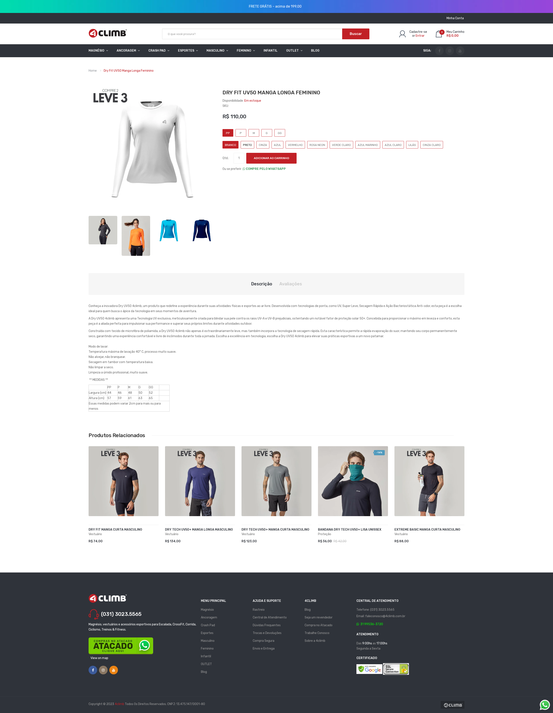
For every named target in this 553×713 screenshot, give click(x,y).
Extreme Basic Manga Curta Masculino (427, 529)
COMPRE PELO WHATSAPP (265, 169)
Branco (230, 145)
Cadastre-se (418, 32)
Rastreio (259, 610)
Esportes (207, 633)
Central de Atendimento (270, 617)
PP (228, 133)
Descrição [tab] (261, 283)
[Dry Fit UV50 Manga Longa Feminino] (103, 230)
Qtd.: (225, 158)
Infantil (206, 656)
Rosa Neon (317, 145)
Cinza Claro (432, 145)
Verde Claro (341, 145)
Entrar (420, 36)
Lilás (412, 145)
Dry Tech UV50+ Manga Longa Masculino (199, 529)
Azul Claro (393, 145)
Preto (247, 145)
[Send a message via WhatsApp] (545, 705)
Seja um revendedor (318, 617)
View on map (99, 658)
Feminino (207, 648)
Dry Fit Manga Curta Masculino (115, 529)
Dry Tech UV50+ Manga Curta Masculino (275, 529)
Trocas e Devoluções (267, 633)
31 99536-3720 (371, 624)
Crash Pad (208, 625)
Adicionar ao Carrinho (271, 158)
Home (93, 71)
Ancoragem (209, 617)
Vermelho (295, 145)
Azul (277, 145)
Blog (204, 672)
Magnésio (207, 610)
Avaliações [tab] (290, 283)
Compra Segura (263, 641)
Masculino (208, 641)
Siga (426, 50)
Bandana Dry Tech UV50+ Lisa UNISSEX (349, 529)
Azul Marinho (368, 145)
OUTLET (206, 664)
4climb (119, 704)
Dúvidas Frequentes (267, 625)
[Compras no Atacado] (121, 646)
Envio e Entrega (264, 648)
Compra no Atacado (318, 625)
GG (280, 133)
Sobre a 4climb (315, 641)
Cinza (263, 145)
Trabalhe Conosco (317, 633)
